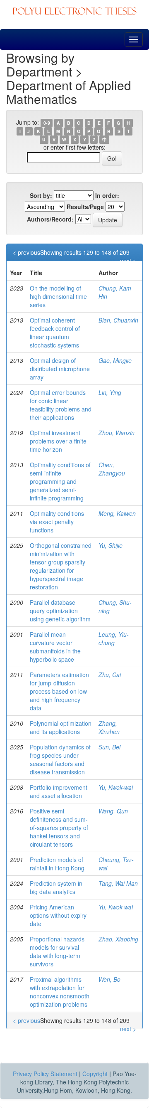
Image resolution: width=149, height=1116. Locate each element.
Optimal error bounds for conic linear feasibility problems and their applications (60, 404)
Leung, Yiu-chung (114, 638)
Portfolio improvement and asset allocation (58, 791)
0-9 (46, 123)
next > (128, 260)
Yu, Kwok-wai (116, 787)
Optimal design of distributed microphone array (60, 368)
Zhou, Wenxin (117, 433)
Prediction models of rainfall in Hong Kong (57, 863)
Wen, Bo (109, 979)
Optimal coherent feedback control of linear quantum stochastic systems (55, 332)
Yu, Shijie (111, 545)
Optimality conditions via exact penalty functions (57, 521)
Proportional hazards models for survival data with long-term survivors (57, 951)
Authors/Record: (50, 219)
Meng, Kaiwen (117, 513)
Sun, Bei (109, 747)
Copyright (95, 1073)
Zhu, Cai (110, 674)
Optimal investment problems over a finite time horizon (58, 441)
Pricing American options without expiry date (58, 915)
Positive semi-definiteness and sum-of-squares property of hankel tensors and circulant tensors (59, 827)
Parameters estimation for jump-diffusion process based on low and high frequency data (59, 691)
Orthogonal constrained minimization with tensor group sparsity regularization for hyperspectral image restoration (60, 566)
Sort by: (41, 195)
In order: (107, 195)
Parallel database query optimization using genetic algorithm (60, 610)
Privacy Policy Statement (45, 1073)
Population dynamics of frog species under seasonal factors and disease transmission (60, 759)
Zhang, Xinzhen (109, 727)
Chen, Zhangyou (112, 469)
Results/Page (85, 206)
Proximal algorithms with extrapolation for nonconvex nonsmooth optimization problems (59, 991)
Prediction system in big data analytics (56, 887)
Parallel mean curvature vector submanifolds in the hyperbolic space (55, 646)
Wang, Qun (113, 811)
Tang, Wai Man (118, 883)
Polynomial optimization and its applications (60, 727)
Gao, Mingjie (115, 360)
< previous (26, 252)
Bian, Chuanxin (118, 320)
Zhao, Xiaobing (118, 939)
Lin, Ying (110, 392)
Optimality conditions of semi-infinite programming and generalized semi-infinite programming (60, 481)
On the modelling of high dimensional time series (58, 296)
